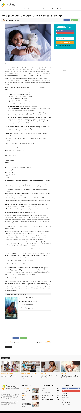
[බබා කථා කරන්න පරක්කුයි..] (10, 366)
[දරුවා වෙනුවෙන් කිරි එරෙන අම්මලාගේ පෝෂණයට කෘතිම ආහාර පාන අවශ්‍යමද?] (70, 366)
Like (73, 30)
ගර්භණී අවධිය (44, 373)
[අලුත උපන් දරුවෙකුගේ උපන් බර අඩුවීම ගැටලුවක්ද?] (50, 366)
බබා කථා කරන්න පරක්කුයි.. (7, 375)
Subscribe (77, 390)
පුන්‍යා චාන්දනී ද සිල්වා (7, 376)
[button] (60, 8)
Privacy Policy (67, 45)
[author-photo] (2, 376)
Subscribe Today (65, 42)
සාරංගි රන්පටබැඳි (9, 20)
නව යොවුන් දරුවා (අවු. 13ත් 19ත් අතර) (29, 373)
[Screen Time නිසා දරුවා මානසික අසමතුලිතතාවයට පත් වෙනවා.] (30, 366)
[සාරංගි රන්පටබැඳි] (4, 20)
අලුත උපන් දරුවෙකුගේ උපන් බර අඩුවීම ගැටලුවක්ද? (49, 375)
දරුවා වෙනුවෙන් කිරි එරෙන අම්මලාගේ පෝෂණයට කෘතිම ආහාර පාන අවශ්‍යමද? (69, 375)
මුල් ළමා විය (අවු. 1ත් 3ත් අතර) (7, 373)
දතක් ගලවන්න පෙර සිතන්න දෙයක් (13, 342)
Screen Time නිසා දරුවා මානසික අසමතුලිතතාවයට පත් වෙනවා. (28, 375)
